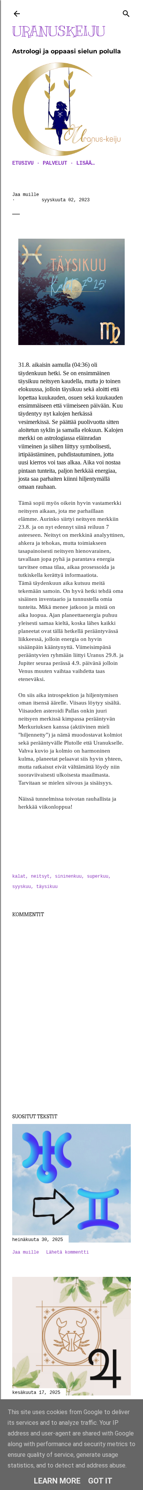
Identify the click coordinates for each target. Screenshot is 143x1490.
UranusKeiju (58, 31)
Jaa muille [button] (25, 194)
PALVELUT (55, 163)
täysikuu (47, 887)
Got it (100, 1480)
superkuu (97, 876)
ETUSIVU (23, 163)
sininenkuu (68, 876)
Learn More (57, 1480)
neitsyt (40, 876)
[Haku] (126, 12)
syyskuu (21, 887)
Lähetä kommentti (67, 1252)
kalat (19, 876)
